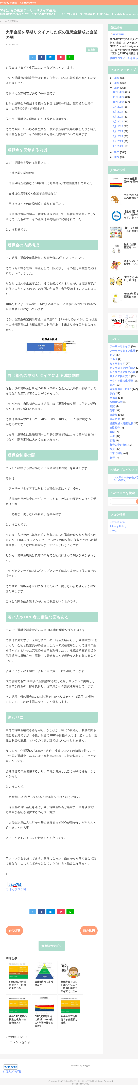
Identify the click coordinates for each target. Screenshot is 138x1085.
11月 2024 (119, 97)
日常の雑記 (116, 453)
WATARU (118, 34)
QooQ (86, 1084)
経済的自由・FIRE (120, 389)
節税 (112, 440)
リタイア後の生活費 (121, 380)
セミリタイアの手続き (122, 367)
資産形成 (115, 419)
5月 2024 (118, 126)
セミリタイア (117, 363)
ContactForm (28, 2)
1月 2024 (118, 146)
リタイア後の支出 (120, 376)
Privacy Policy (9, 2)
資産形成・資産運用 (121, 423)
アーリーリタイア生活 (122, 350)
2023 (117, 152)
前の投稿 (89, 930)
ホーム (113, 530)
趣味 (112, 431)
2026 (117, 77)
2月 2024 (118, 141)
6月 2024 (118, 121)
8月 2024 (118, 111)
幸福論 (113, 397)
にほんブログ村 (16, 889)
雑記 (112, 406)
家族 (112, 384)
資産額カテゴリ (51, 945)
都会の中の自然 (119, 444)
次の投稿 (14, 930)
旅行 (112, 457)
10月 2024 (119, 101)
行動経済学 (116, 401)
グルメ (113, 359)
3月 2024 (118, 136)
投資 (112, 449)
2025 (117, 83)
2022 (117, 157)
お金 (112, 355)
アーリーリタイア (120, 346)
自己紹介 (115, 427)
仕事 (112, 410)
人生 (112, 436)
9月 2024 (118, 106)
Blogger (86, 1066)
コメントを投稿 (20, 1042)
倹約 (112, 393)
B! (51, 57)
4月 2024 (118, 131)
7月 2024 (118, 116)
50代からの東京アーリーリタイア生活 (28, 10)
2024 (117, 87)
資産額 (91, 49)
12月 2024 (119, 92)
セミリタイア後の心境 (122, 372)
